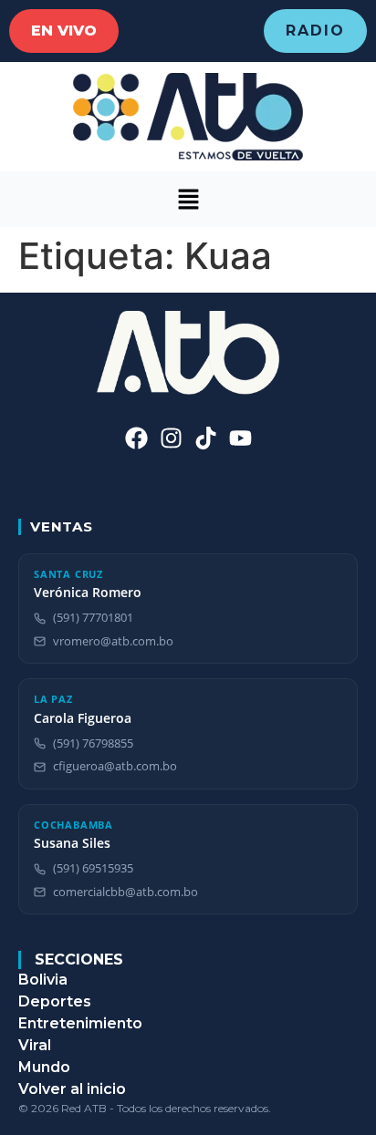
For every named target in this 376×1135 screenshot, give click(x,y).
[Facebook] (136, 438)
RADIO (315, 30)
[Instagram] (171, 438)
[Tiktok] (206, 438)
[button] (188, 199)
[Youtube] (240, 438)
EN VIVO (64, 30)
